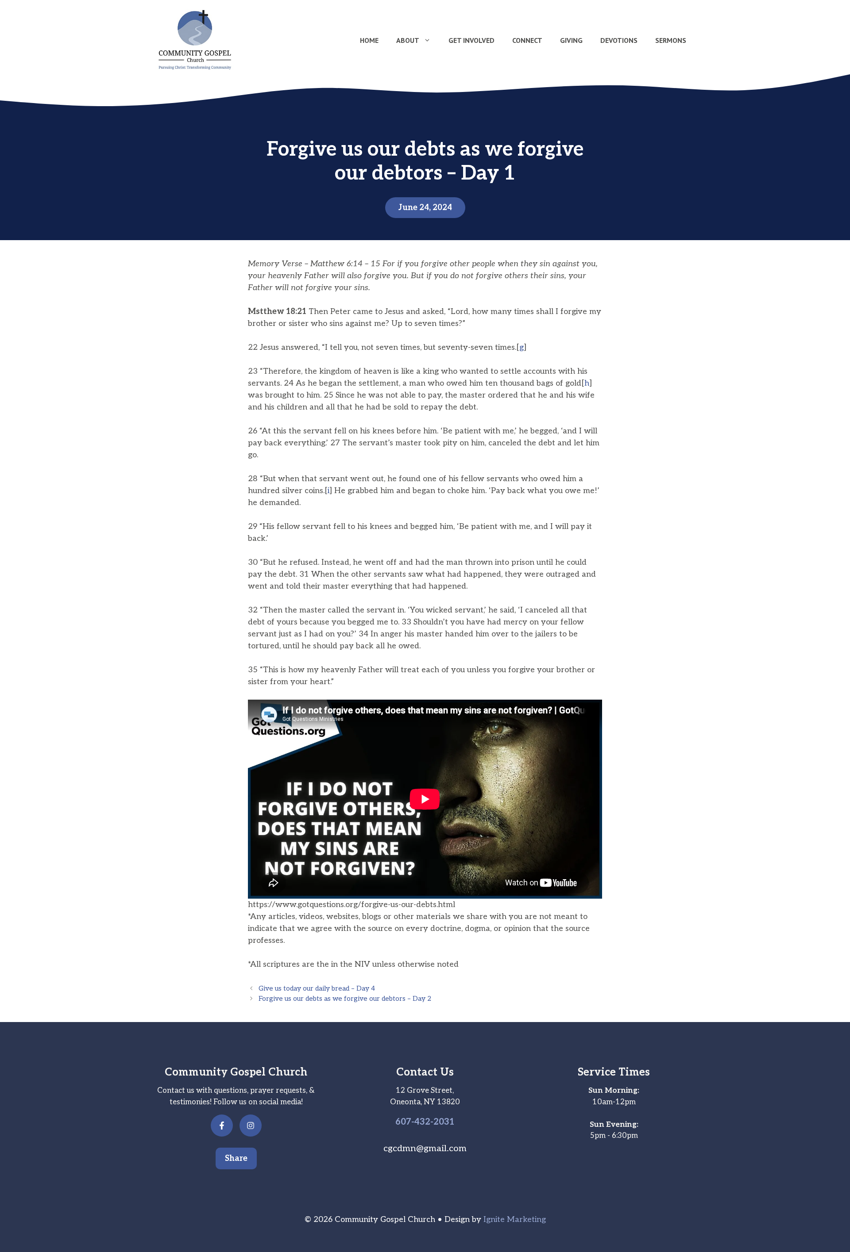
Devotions (619, 40)
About (407, 40)
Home (369, 40)
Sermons (670, 40)
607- (404, 1122)
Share (236, 1158)
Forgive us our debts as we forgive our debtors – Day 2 (345, 999)
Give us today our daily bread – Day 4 (317, 988)
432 (422, 1122)
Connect (527, 40)
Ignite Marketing (514, 1219)
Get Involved (471, 40)
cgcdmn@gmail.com (425, 1148)
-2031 (442, 1122)
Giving (571, 40)
